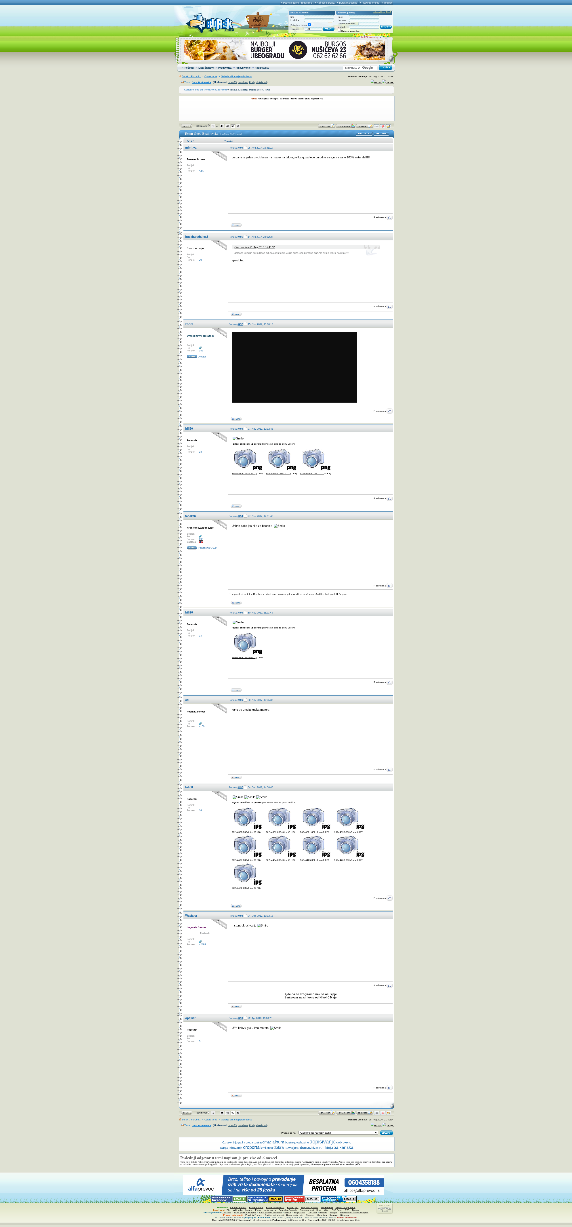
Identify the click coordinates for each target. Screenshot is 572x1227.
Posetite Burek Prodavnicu (297, 2)
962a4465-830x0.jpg (311, 860)
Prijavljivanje (243, 67)
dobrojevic (343, 1142)
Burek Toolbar (256, 1207)
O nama (310, 1215)
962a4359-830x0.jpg (277, 832)
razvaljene (291, 1147)
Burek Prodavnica (275, 1207)
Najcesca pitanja (309, 1207)
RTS (347, 1210)
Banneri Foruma (238, 1207)
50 (232, 126)
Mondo (248, 1210)
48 (222, 126)
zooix (189, 324)
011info (323, 1212)
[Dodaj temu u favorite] (382, 127)
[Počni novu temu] (326, 127)
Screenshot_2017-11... (243, 473)
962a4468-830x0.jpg (345, 860)
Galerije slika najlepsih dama (236, 76)
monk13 (232, 82)
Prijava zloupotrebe (345, 1207)
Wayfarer (191, 915)
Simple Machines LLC (348, 1220)
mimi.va (190, 147)
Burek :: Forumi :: (191, 76)
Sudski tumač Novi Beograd (354, 1212)
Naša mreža (270, 1210)
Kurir (318, 1210)
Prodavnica (224, 67)
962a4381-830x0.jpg (311, 832)
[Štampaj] (376, 127)
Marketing (322, 1215)
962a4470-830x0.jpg (242, 888)
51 (238, 126)
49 (227, 126)
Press (258, 1210)
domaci (306, 1147)
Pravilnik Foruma (253, 1215)
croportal (252, 1147)
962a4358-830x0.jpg (242, 832)
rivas (315, 1147)
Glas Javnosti (307, 1210)
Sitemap (344, 1215)
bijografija (239, 1142)
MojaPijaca (299, 1212)
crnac (267, 1142)
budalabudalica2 (196, 236)
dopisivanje (322, 1142)
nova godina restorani (270, 1212)
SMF (324, 1220)
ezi (187, 700)
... (217, 125)
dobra (278, 1147)
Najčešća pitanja (325, 2)
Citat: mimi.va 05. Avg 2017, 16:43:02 (254, 247)
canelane (243, 82)
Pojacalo (312, 1212)
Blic (228, 1210)
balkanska (343, 1147)
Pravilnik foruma (370, 2)
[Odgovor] (364, 127)
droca (249, 1142)
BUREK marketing (369, 37)
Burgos (333, 1212)
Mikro (326, 1210)
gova (296, 1142)
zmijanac (267, 1147)
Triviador (226, 1212)
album (278, 1142)
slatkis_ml (261, 82)
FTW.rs (287, 1212)
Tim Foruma (327, 1207)
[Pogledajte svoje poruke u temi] (388, 127)
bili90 (189, 428)
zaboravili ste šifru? (382, 12)
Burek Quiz (293, 1207)
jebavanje (235, 1147)
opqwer (190, 1018)
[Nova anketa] (345, 127)
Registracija (262, 67)
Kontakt (334, 1215)
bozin (289, 1142)
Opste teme (210, 76)
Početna (189, 67)
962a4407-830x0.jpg (242, 860)
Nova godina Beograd (245, 1212)
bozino (304, 1142)
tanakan (190, 516)
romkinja (326, 1147)
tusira (258, 1142)
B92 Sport (337, 1210)
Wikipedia (238, 1210)
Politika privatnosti (274, 1215)
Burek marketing (348, 2)
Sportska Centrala (288, 1210)
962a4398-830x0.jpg (345, 832)
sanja (224, 1147)
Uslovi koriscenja (294, 1215)
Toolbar (388, 2)
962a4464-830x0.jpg (277, 860)
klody (252, 82)
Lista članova (206, 67)
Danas (355, 1210)
